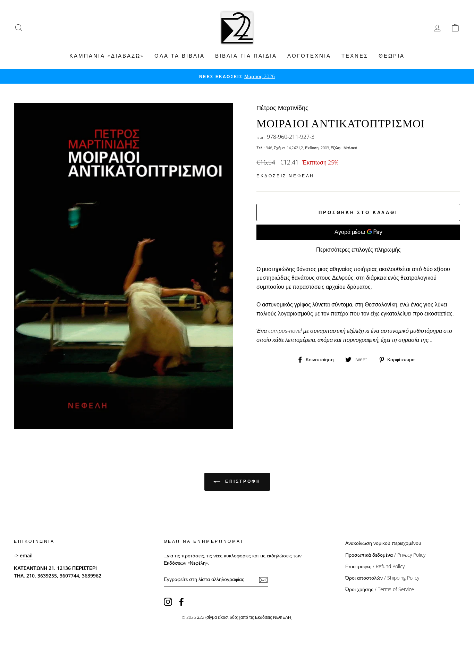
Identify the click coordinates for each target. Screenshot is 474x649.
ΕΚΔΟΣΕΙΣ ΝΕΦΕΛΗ (285, 176)
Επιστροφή (242, 481)
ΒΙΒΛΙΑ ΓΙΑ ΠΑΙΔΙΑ (246, 55)
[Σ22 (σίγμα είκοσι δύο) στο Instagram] (168, 602)
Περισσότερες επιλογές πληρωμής (358, 249)
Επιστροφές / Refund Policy (375, 566)
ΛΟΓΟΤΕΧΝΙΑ (309, 55)
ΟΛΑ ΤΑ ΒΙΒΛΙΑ (179, 55)
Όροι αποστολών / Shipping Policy (382, 577)
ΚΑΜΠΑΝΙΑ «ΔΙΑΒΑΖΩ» (106, 55)
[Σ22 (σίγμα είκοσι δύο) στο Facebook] (181, 602)
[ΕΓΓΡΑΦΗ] (263, 579)
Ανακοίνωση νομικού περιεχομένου (383, 543)
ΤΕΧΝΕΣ (354, 55)
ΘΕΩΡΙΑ (392, 55)
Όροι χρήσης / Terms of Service (379, 589)
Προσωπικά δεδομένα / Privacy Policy (385, 554)
